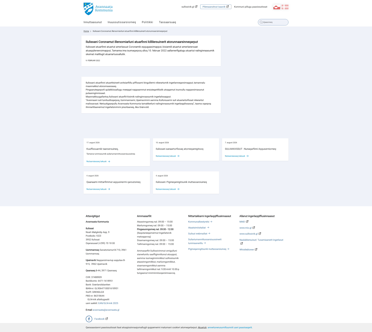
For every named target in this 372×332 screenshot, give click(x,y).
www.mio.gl (245, 227)
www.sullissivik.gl (248, 233)
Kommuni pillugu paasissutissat (250, 6)
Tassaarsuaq (167, 22)
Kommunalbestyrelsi (198, 221)
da (285, 7)
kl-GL (276, 7)
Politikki (147, 22)
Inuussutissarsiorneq (122, 22)
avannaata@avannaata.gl (106, 309)
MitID (242, 221)
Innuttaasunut (93, 22)
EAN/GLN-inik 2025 (108, 303)
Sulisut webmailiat (197, 233)
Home (86, 31)
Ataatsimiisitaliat (197, 227)
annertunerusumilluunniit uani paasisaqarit (230, 327)
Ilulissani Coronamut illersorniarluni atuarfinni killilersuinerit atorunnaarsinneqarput (130, 31)
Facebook (99, 318)
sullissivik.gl (187, 6)
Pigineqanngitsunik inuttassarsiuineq (207, 249)
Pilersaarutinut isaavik (214, 6)
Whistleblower (246, 249)
